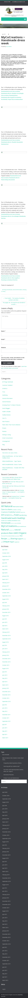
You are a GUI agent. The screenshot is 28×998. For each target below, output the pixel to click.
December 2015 (6, 612)
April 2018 (4, 573)
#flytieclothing (4, 179)
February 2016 (6, 606)
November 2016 (6, 589)
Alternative (16, 506)
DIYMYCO (4, 388)
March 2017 (5, 579)
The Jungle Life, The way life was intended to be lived (14, 303)
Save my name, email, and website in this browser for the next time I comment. (12, 358)
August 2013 (5, 668)
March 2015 (5, 629)
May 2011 (4, 731)
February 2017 (6, 582)
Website (3, 347)
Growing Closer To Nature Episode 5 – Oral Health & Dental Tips (13, 492)
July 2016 (4, 602)
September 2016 (6, 596)
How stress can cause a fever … (10, 453)
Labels (15, 523)
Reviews (4, 431)
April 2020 (4, 549)
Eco (13, 515)
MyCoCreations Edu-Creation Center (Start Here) (13, 758)
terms (24, 538)
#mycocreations (16, 91)
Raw (21, 536)
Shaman (4, 486)
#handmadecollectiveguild (7, 97)
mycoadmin (9, 46)
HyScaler (3, 996)
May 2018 (4, 569)
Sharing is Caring (6, 434)
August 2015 (5, 615)
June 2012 (4, 708)
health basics (4, 520)
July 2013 (4, 672)
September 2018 (6, 556)
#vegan (9, 99)
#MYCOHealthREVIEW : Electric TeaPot (12, 464)
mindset (19, 523)
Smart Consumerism (7, 438)
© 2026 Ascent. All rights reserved (9, 994)
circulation (14, 509)
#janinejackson (4, 144)
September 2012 (6, 701)
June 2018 (4, 566)
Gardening (4, 395)
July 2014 (4, 645)
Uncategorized (6, 441)
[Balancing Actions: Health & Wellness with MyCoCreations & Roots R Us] (14, 10)
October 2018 (5, 553)
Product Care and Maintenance (11, 778)
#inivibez (3, 218)
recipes (8, 538)
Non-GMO (13, 533)
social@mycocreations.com (18, 1)
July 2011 (4, 724)
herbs (19, 520)
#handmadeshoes (13, 95)
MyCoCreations (9, 526)
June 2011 (4, 728)
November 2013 (6, 662)
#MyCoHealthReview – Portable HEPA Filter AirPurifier (13, 468)
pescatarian (17, 536)
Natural (5, 529)
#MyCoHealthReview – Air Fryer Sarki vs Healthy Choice (12, 457)
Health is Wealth (6, 411)
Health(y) (21, 518)
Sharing (14, 538)
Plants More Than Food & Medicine (11, 424)
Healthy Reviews (6, 415)
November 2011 (6, 714)
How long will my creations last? (12, 766)
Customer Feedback (7, 385)
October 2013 (5, 665)
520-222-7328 (7, 1)
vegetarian (16, 542)
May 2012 (4, 711)
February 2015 (6, 632)
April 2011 (4, 734)
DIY (2, 515)
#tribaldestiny (22, 216)
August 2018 (5, 559)
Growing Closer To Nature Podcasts (11, 405)
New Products (5, 421)
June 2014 (4, 648)
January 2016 (5, 609)
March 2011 (5, 737)
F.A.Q (3, 392)
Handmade (6, 518)
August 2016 (5, 599)
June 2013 (4, 675)
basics (21, 506)
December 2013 (6, 658)
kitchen (12, 523)
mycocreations (6, 477)
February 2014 (6, 652)
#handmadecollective (6, 93)
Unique (6, 541)
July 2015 (4, 619)
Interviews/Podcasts (9, 774)
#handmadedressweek (6, 91)
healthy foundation (12, 520)
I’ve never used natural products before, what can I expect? (13, 770)
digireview (23, 512)
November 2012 (6, 695)
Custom (18, 512)
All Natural (6, 506)
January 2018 (5, 576)
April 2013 (4, 681)
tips (2, 542)
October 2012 (5, 698)
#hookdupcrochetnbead (7, 280)
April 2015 (4, 625)
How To (4, 418)
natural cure (11, 530)
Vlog (3, 444)
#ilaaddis (14, 93)
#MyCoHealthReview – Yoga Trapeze (11, 461)
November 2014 (6, 635)
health (14, 518)
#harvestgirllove (16, 278)
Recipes (4, 428)
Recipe (4, 538)
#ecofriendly (4, 99)
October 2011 (5, 718)
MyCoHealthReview (21, 526)
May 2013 (4, 678)
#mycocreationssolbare (17, 99)
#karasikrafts (19, 142)
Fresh (16, 515)
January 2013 (5, 688)
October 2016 (5, 592)
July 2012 (4, 704)
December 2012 (6, 691)
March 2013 (5, 685)
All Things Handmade (7, 289)
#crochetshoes (17, 97)
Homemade (5, 523)
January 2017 (5, 586)
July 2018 (4, 563)
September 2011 (6, 721)
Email (3, 339)
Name (3, 331)
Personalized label (10, 536)
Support (20, 539)
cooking (19, 509)
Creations (4, 512)
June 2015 (4, 622)
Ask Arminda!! (5, 754)
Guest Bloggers (6, 408)
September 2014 (6, 639)
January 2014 (5, 655)
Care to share (6, 509)
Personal (3, 536)
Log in (3, 989)
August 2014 (5, 642)
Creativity (11, 512)
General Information (17, 289)
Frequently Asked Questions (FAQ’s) (12, 763)
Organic (23, 533)
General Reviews (6, 401)
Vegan (12, 542)
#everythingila (19, 93)
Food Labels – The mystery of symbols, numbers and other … (14, 299)
